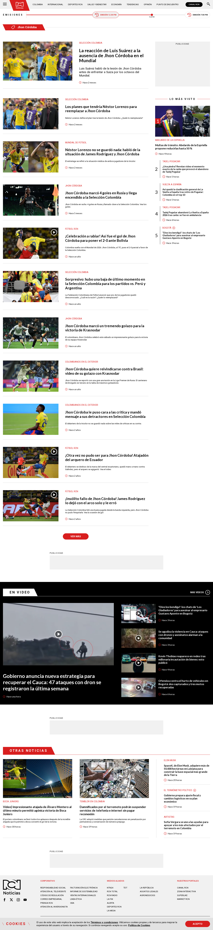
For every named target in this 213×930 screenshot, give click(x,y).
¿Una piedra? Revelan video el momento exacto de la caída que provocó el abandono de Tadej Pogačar (185, 169)
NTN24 (110, 888)
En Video (20, 592)
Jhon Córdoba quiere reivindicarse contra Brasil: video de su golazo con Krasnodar (104, 371)
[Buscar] (208, 4)
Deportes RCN (75, 4)
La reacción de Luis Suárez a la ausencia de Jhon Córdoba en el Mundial (111, 55)
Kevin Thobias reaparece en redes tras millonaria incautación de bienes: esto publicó (182, 659)
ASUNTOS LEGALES (149, 891)
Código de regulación (52, 895)
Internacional (55, 4)
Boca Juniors (11, 801)
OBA (72, 903)
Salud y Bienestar (96, 4)
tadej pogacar (171, 161)
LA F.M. (110, 899)
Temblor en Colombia (92, 801)
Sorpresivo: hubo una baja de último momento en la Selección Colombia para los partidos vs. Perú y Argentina (105, 283)
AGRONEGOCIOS (147, 895)
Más (197, 592)
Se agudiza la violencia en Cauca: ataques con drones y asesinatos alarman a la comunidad (183, 635)
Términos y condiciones (104, 922)
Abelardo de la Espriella (170, 140)
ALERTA (110, 903)
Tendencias (133, 4)
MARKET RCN (183, 899)
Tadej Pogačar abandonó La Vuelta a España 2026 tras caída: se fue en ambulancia (185, 213)
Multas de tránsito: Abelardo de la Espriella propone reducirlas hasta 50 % (181, 147)
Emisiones (13, 15)
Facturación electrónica (84, 888)
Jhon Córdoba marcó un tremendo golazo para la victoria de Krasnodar (104, 328)
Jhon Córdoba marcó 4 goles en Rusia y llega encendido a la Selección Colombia (101, 195)
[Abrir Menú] (5, 4)
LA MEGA (111, 910)
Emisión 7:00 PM (200, 15)
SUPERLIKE (182, 895)
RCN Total (112, 891)
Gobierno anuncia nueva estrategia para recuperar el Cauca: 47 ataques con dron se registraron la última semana (52, 682)
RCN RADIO (112, 895)
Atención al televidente (53, 891)
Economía (116, 4)
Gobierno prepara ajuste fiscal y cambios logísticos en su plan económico (182, 798)
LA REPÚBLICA (147, 888)
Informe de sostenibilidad (84, 891)
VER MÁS (75, 536)
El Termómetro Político (178, 790)
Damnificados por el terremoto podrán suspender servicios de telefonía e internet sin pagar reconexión (113, 810)
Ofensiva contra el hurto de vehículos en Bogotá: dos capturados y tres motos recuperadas (183, 684)
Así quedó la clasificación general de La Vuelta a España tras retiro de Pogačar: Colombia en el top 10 (182, 192)
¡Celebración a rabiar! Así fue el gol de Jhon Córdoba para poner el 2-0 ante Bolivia (100, 238)
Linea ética (76, 899)
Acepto (197, 924)
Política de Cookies (139, 925)
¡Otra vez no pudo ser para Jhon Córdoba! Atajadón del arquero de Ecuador (106, 457)
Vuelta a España (172, 184)
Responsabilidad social (53, 888)
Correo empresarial (51, 899)
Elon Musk (170, 760)
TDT (125, 888)
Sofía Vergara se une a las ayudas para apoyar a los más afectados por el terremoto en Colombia (186, 825)
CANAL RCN (194, 4)
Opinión (148, 4)
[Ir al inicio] (20, 5)
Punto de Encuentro (168, 4)
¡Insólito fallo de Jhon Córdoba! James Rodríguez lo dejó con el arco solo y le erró (105, 501)
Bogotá (166, 228)
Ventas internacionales (83, 895)
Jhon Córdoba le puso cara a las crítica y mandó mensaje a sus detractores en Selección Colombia (105, 414)
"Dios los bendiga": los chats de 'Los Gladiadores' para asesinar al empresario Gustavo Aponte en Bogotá (183, 235)
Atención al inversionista (54, 907)
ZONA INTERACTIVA (186, 891)
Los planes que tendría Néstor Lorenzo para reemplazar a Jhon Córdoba (101, 109)
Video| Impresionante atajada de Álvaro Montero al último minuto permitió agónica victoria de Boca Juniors (37, 810)
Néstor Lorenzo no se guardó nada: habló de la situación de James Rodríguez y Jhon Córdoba (102, 152)
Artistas (169, 817)
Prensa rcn (46, 903)
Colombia (38, 4)
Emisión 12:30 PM (108, 15)
